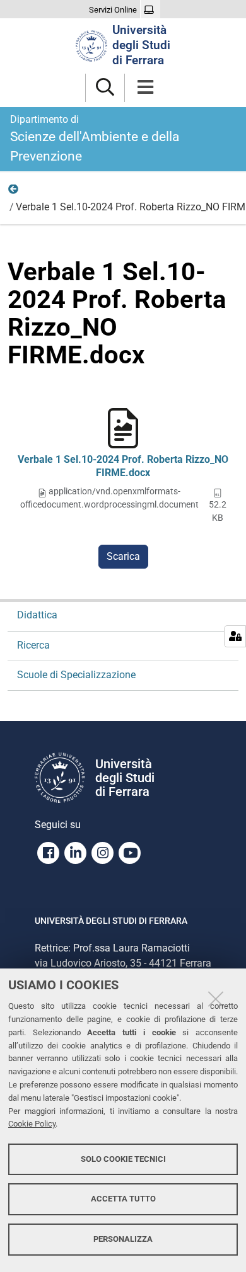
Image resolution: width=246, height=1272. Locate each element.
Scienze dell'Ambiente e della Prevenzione (94, 138)
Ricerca (14, 192)
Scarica (123, 556)
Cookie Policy (32, 1123)
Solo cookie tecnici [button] (123, 1159)
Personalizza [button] (123, 1239)
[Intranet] (150, 10)
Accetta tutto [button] (123, 1198)
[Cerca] (105, 88)
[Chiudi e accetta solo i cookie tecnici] (216, 999)
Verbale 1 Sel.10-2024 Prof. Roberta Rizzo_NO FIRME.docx (123, 466)
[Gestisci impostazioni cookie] (235, 636)
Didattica (37, 615)
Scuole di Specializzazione (76, 675)
